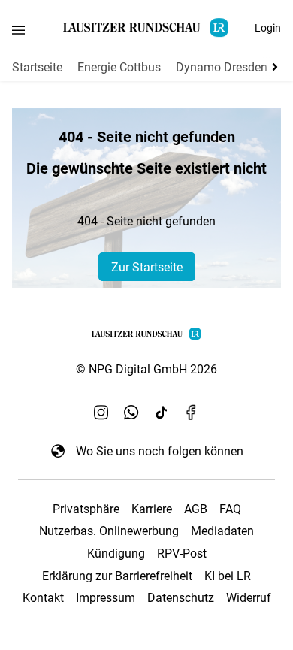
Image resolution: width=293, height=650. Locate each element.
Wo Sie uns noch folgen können (159, 451)
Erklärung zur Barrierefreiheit (117, 576)
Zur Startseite (147, 267)
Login (268, 28)
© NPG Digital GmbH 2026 (146, 369)
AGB (195, 509)
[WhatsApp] (131, 412)
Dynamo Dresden (221, 67)
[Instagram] (101, 412)
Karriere (151, 509)
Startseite (37, 67)
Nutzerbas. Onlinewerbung (109, 531)
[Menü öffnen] (18, 30)
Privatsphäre (86, 509)
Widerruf (248, 598)
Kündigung (116, 553)
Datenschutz (180, 598)
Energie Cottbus (119, 67)
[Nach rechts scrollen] (272, 67)
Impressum (105, 598)
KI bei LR (227, 576)
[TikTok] (162, 412)
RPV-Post (182, 553)
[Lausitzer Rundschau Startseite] (146, 27)
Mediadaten (222, 531)
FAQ (230, 509)
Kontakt (43, 598)
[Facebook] (192, 412)
